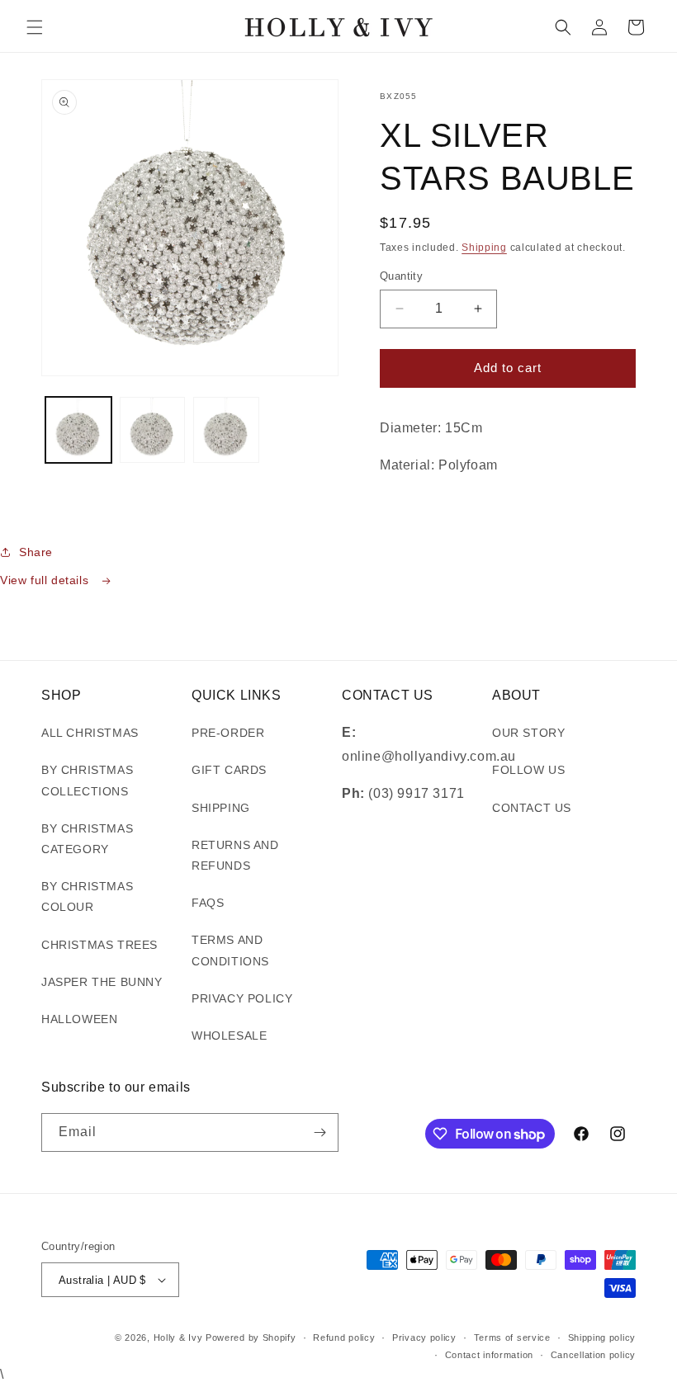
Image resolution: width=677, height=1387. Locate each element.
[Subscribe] (319, 1132)
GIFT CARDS (229, 769)
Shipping (484, 247)
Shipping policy (602, 1337)
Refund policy (344, 1337)
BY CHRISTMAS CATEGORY (87, 839)
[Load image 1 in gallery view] (78, 430)
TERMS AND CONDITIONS (230, 950)
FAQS (208, 902)
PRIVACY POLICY (242, 998)
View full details (46, 580)
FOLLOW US (528, 769)
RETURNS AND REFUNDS (235, 855)
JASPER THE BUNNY (102, 981)
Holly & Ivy (180, 1337)
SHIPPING (221, 807)
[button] (35, 27)
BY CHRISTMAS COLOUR (87, 896)
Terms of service (512, 1337)
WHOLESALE (229, 1035)
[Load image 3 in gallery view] (226, 430)
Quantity (401, 276)
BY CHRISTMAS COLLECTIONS (87, 780)
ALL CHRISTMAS (90, 732)
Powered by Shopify (251, 1337)
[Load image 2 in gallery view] (153, 430)
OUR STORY (528, 732)
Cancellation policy (593, 1355)
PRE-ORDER (228, 732)
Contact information (489, 1355)
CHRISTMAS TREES (99, 944)
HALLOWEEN (79, 1019)
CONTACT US (531, 807)
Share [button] (36, 552)
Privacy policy (424, 1337)
